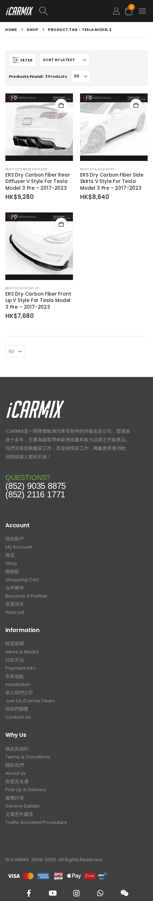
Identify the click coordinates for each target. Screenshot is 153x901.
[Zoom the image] (35, 402)
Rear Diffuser (35, 169)
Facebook (28, 893)
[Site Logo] (19, 11)
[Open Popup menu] (142, 11)
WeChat (124, 893)
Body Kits (13, 169)
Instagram (76, 893)
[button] (71, 11)
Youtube (52, 893)
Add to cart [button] (61, 105)
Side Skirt (106, 169)
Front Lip (31, 288)
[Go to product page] (39, 127)
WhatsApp (100, 893)
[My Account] (116, 11)
